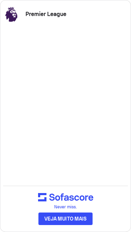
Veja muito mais (65, 219)
